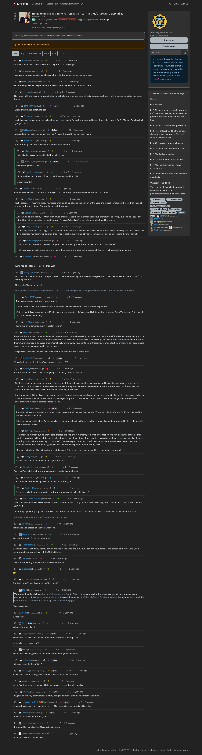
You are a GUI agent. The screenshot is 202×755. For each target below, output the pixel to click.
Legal (143, 750)
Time (47, 594)
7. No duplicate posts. (163, 154)
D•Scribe (22, 3)
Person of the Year (61, 594)
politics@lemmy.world (56, 28)
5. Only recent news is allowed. (168, 143)
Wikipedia (115, 597)
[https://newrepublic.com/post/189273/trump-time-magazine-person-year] (24, 17)
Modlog (181, 212)
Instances (152, 750)
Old (54, 53)
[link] (41, 23)
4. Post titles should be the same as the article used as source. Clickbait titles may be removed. (168, 134)
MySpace (94, 597)
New (46, 53)
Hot (15, 53)
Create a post (169, 46)
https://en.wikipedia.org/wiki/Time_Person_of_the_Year (40, 517)
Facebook (104, 597)
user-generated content (49, 597)
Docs (162, 750)
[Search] (170, 4)
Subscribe (169, 40)
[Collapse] (15, 61)
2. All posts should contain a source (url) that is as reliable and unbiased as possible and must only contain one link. (168, 115)
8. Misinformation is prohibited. (168, 159)
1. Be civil (157, 105)
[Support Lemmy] (82, 4)
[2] (73, 601)
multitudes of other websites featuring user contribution (41, 601)
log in (29, 45)
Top (22, 53)
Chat (64, 53)
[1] (70, 601)
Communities (38, 4)
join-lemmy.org (181, 750)
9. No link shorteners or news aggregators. (165, 166)
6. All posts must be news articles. (169, 148)
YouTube (85, 597)
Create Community (69, 4)
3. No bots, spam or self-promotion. (170, 125)
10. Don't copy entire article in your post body (168, 175)
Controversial (34, 53)
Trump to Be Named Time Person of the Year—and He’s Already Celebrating (77, 13)
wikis (132, 597)
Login (176, 4)
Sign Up (184, 4)
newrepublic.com (38, 17)
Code (169, 750)
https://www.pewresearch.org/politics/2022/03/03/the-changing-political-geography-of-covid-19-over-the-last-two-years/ (75, 291)
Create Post (52, 4)
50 (35, 24)
